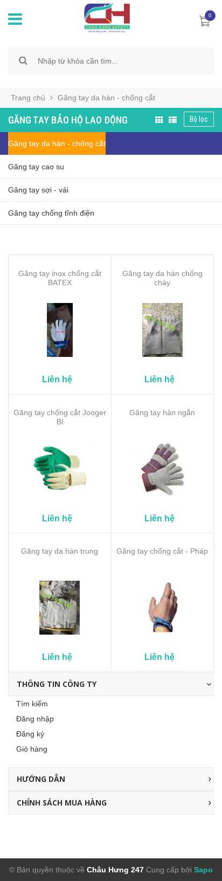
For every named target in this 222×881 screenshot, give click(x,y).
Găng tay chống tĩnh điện (51, 213)
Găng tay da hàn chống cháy (162, 278)
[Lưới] (159, 120)
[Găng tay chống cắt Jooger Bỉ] (59, 469)
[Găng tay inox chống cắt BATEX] (59, 330)
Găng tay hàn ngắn (162, 412)
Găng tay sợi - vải (38, 189)
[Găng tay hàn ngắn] (162, 469)
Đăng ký (30, 733)
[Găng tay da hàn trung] (59, 607)
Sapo (202, 869)
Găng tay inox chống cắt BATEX (59, 278)
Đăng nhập (35, 718)
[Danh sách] (173, 120)
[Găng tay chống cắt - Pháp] (162, 607)
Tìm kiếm (32, 703)
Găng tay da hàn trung (59, 551)
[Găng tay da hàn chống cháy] (162, 330)
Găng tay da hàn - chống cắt (57, 143)
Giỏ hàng (31, 749)
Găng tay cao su (36, 166)
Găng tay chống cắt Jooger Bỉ (59, 417)
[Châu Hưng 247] (104, 17)
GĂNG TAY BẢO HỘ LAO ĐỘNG (68, 120)
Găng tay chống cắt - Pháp (162, 551)
